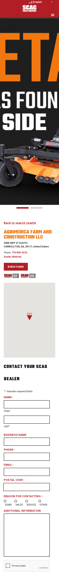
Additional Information (22, 510)
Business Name (15, 434)
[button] (52, 14)
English (37, 2)
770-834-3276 (19, 252)
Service (31, 504)
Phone (9, 449)
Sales (19, 504)
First (7, 411)
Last (7, 426)
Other (43, 504)
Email (9, 464)
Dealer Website (12, 256)
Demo (8, 504)
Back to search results (20, 223)
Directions (16, 267)
